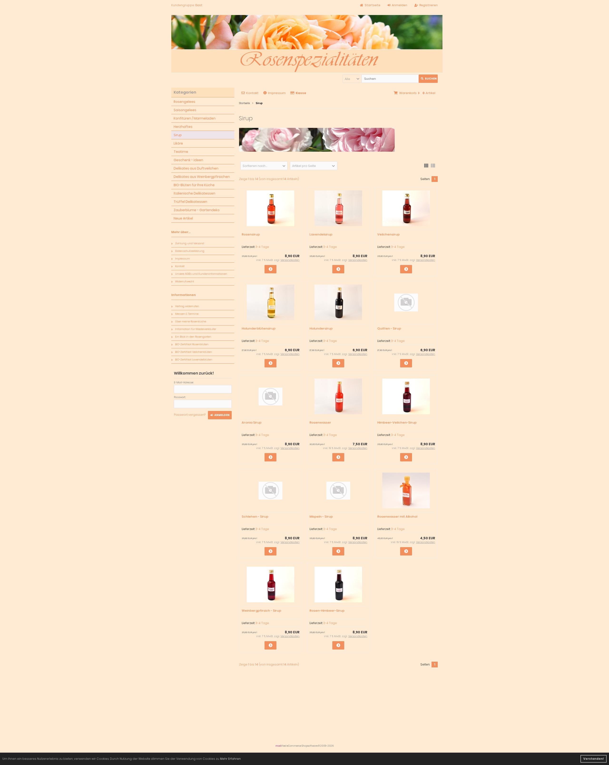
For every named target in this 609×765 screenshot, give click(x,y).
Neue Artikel (183, 218)
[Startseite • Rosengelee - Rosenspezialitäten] (306, 44)
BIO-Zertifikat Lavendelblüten (193, 359)
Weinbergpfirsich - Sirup (261, 610)
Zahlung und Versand (189, 243)
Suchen (428, 78)
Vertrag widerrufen (187, 306)
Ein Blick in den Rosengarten (193, 337)
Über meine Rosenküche (190, 321)
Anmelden (220, 415)
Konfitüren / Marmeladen (195, 118)
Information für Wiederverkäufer (195, 329)
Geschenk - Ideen (188, 160)
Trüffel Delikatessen (190, 201)
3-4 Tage (262, 247)
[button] (352, 79)
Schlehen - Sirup (255, 516)
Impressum (277, 93)
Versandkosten (290, 260)
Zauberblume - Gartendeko (197, 210)
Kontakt (252, 93)
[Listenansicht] (433, 165)
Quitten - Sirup (389, 328)
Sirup (178, 135)
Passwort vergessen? (190, 415)
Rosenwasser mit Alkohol (397, 516)
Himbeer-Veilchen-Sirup (397, 422)
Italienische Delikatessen (194, 193)
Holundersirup (321, 328)
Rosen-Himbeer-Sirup (326, 610)
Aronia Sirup (251, 422)
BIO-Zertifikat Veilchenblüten (193, 352)
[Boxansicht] (426, 165)
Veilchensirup (388, 234)
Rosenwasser (320, 422)
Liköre (178, 143)
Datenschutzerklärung (189, 251)
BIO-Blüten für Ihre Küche (194, 185)
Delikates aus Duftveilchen (196, 168)
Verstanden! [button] (593, 759)
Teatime (181, 151)
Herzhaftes (183, 126)
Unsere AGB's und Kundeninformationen (201, 274)
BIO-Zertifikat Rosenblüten (191, 344)
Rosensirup (251, 234)
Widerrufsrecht (184, 281)
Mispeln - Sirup (321, 516)
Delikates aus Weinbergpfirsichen (202, 176)
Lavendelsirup (320, 234)
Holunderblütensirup (258, 328)
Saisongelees (185, 110)
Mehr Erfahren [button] (230, 759)
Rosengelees (184, 101)
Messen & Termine (186, 314)
